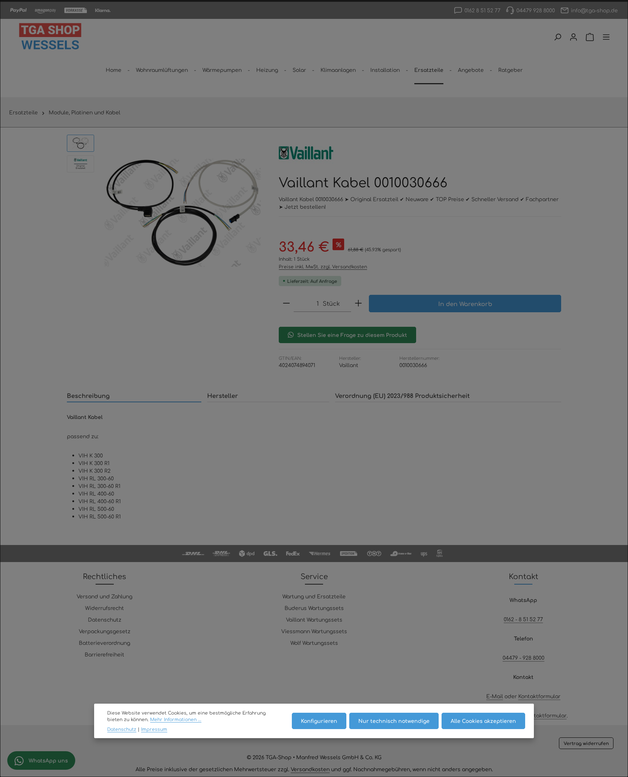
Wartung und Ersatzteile (314, 596)
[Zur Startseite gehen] (50, 37)
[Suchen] (557, 37)
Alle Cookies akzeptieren (483, 720)
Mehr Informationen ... (175, 719)
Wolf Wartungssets (314, 642)
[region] (165, 213)
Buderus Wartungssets (314, 608)
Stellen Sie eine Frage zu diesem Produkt (352, 334)
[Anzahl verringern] (286, 303)
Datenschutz (104, 619)
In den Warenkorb (465, 304)
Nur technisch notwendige (394, 720)
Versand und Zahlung (104, 596)
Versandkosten (310, 769)
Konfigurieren (319, 720)
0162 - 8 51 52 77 (523, 619)
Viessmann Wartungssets (314, 631)
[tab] (134, 395)
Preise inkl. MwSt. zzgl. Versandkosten (323, 266)
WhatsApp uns (47, 760)
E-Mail (494, 696)
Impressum (154, 729)
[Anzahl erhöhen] (358, 303)
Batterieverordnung (104, 642)
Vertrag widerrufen (586, 743)
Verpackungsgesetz (104, 631)
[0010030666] (182, 213)
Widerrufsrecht (104, 608)
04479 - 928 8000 (523, 657)
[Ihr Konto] (573, 37)
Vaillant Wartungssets (314, 619)
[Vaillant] (306, 153)
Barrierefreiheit (104, 654)
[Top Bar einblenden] (606, 37)
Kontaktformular (539, 696)
